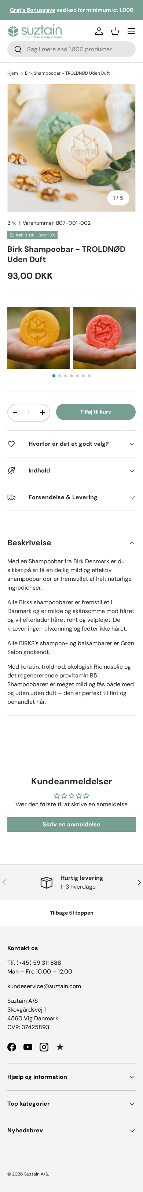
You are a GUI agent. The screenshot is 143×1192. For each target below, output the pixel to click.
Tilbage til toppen (72, 912)
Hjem (12, 73)
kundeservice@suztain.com (44, 986)
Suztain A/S (36, 1174)
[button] (115, 31)
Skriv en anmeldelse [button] (71, 824)
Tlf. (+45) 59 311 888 (34, 963)
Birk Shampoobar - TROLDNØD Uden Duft (67, 73)
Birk (11, 223)
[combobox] (71, 49)
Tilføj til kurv (95, 411)
